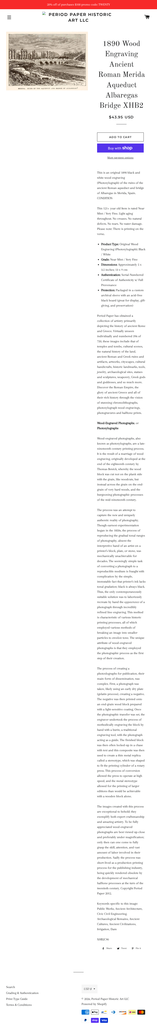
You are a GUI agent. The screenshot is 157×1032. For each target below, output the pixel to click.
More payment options (120, 157)
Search (10, 987)
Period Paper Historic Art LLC (110, 999)
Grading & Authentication (22, 993)
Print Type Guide (17, 999)
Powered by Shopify (94, 1004)
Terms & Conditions (19, 1005)
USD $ (88, 989)
